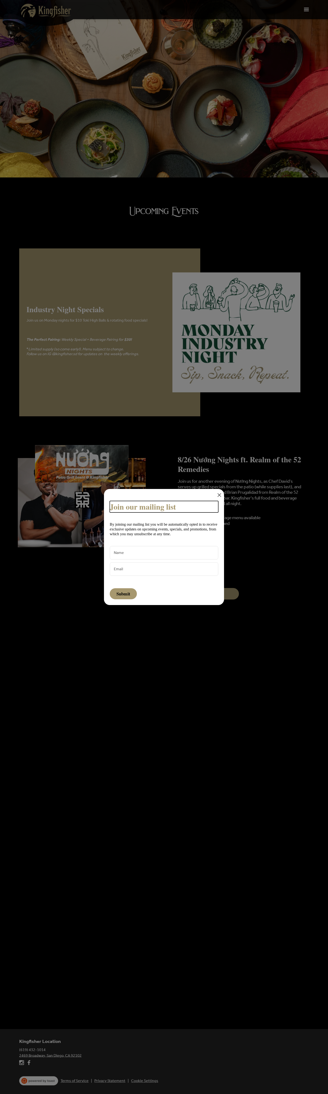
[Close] (219, 495)
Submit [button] (123, 593)
